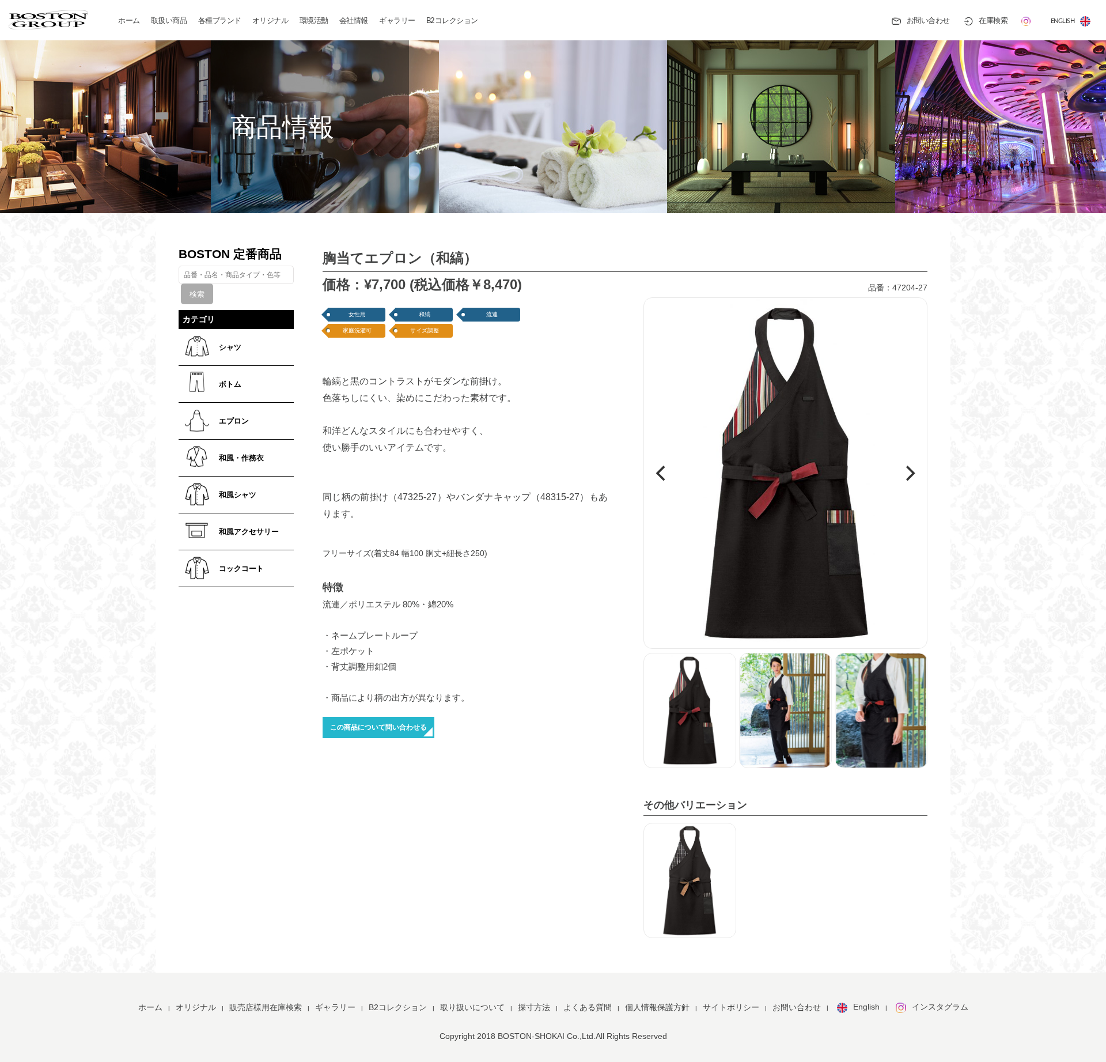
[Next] (909, 473)
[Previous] (662, 473)
